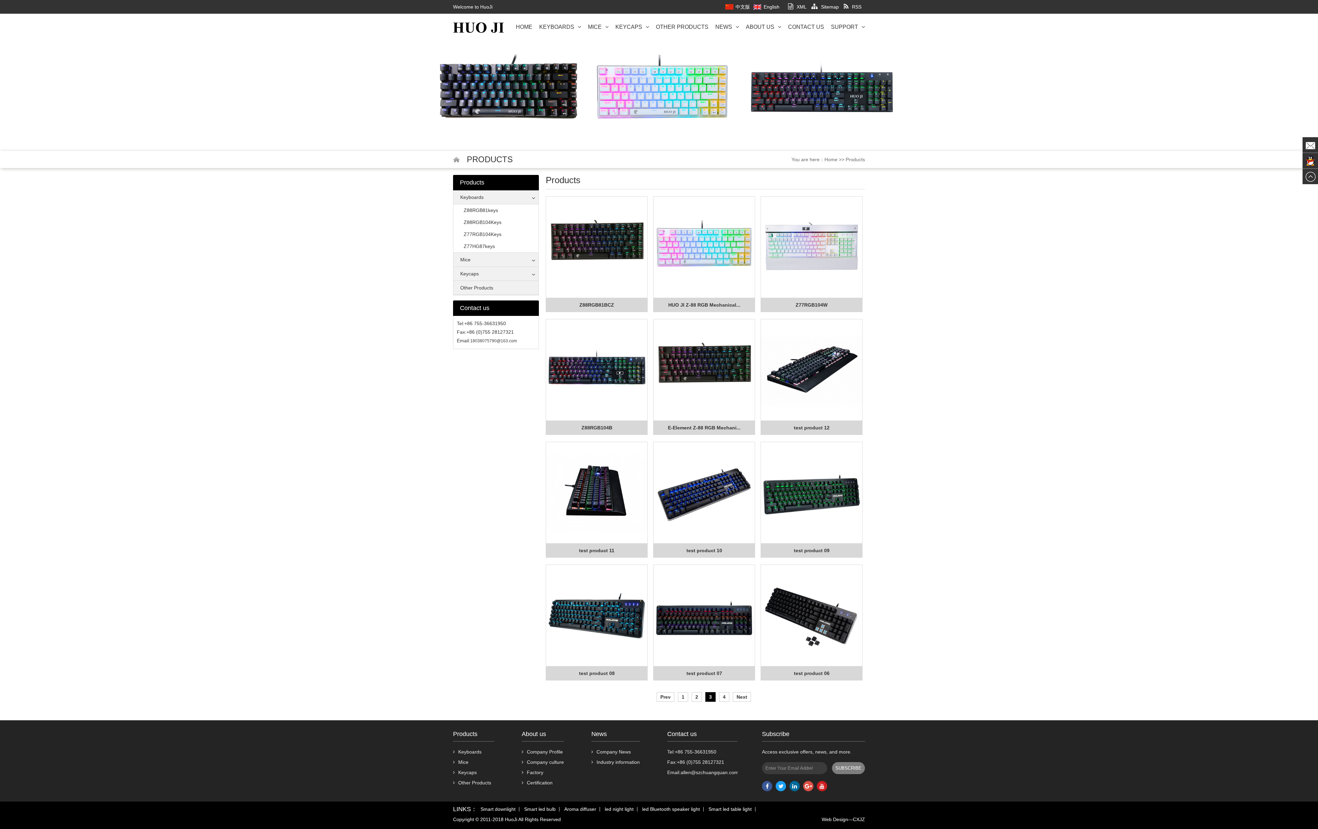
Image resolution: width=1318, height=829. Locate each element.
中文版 (743, 7)
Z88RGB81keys (481, 210)
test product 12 (812, 427)
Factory (535, 772)
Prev (665, 697)
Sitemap (830, 7)
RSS (857, 7)
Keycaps (628, 27)
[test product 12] (811, 370)
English (771, 7)
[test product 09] (811, 493)
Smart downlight (498, 809)
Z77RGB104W (812, 305)
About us (760, 27)
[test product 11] (596, 493)
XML (802, 7)
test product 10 (704, 550)
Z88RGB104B (596, 427)
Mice (595, 27)
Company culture (545, 762)
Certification (540, 782)
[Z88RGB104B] (596, 370)
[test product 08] (596, 615)
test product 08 (597, 673)
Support (844, 27)
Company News (614, 752)
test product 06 (812, 673)
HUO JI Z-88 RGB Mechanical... (704, 305)
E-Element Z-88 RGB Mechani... (704, 427)
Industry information (618, 762)
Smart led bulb (540, 809)
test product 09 (812, 550)
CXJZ (859, 819)
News (723, 27)
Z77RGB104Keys (482, 234)
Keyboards (556, 27)
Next (742, 697)
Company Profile (545, 752)
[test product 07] (704, 615)
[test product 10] (704, 493)
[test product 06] (811, 615)
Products (855, 159)
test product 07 (704, 673)
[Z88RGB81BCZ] (596, 247)
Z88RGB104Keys (482, 222)
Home (524, 27)
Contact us (806, 27)
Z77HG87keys (479, 246)
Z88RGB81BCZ (596, 305)
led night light (619, 809)
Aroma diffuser (580, 809)
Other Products (682, 27)
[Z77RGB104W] (811, 247)
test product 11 (596, 550)
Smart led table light (730, 809)
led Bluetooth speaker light (671, 809)
